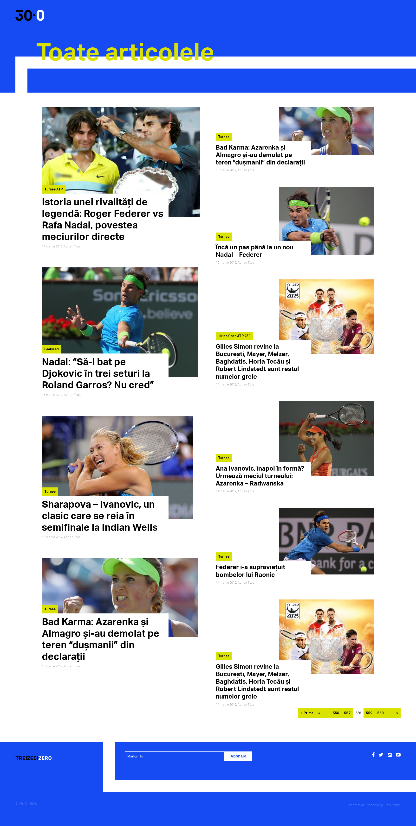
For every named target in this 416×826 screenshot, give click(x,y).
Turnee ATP (53, 189)
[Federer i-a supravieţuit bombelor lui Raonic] (326, 573)
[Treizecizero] (52, 758)
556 (336, 713)
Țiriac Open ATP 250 (234, 336)
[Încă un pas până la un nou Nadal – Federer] (326, 253)
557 (347, 713)
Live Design (392, 805)
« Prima (307, 713)
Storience (372, 805)
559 (369, 713)
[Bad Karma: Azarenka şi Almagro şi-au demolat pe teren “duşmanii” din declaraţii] (326, 154)
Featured (51, 349)
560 (380, 713)
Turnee (50, 491)
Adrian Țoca (72, 246)
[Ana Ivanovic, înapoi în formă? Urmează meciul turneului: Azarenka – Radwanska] (326, 475)
